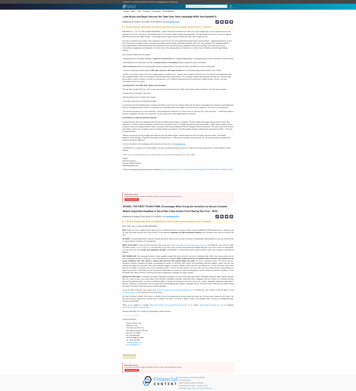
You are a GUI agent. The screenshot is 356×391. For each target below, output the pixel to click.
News (133, 11)
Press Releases (168, 11)
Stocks (126, 11)
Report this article (132, 199)
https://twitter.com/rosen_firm (210, 305)
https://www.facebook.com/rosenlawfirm (136, 307)
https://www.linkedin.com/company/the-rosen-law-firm (168, 305)
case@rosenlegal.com (143, 247)
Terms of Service (206, 388)
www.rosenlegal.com (133, 345)
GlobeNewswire (172, 22)
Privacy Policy (191, 388)
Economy (146, 11)
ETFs (139, 11)
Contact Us (174, 2)
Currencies (156, 11)
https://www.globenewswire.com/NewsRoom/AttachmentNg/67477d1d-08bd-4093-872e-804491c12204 (197, 169)
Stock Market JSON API (187, 377)
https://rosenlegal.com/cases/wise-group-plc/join (188, 245)
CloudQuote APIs (163, 2)
